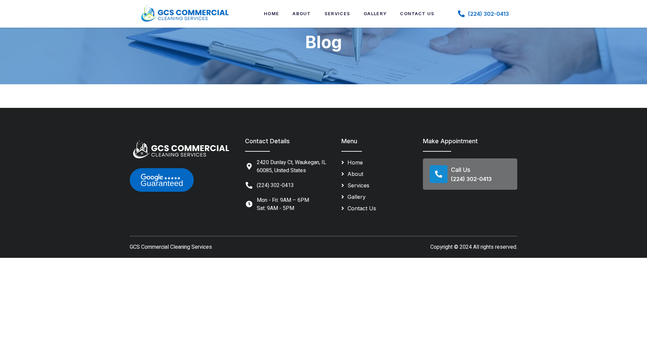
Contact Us (417, 13)
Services (337, 13)
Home (271, 13)
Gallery (375, 13)
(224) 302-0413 (488, 13)
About (301, 13)
